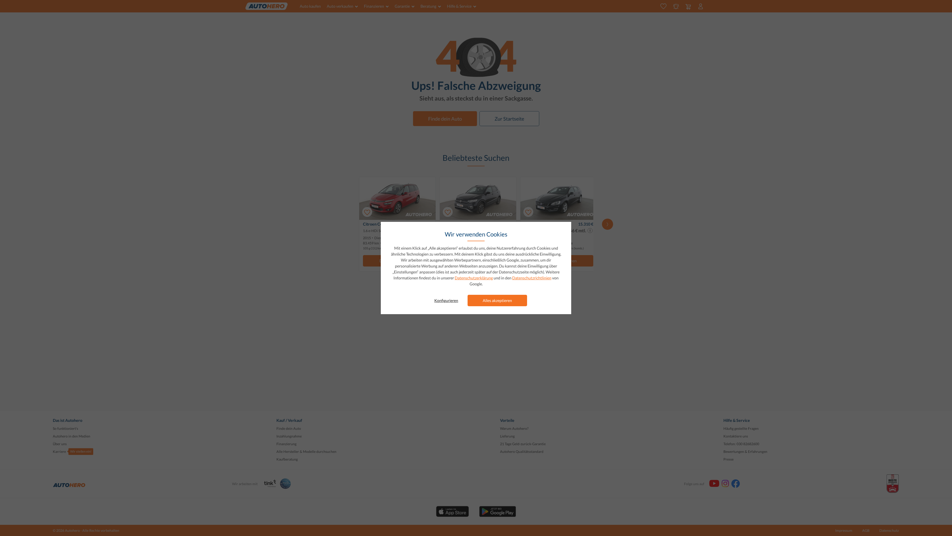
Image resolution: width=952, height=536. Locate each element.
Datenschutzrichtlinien (531, 277)
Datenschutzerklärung (474, 277)
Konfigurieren (446, 300)
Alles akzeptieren (497, 300)
